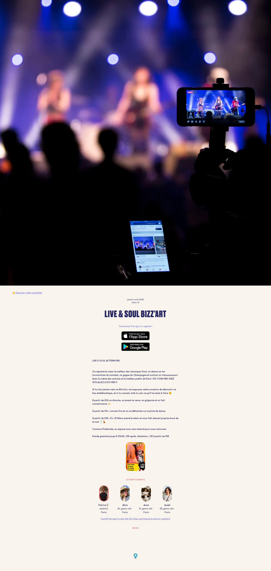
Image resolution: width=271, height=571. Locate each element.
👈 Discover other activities (27, 292)
